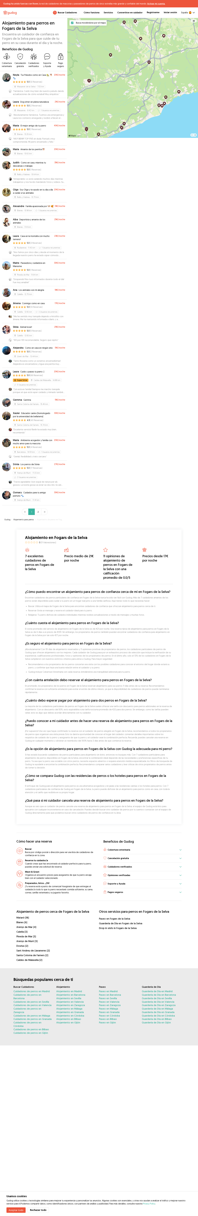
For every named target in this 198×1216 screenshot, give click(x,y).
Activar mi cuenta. (156, 3)
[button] (142, 850)
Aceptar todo (16, 1210)
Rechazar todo (38, 1210)
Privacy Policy (149, 1203)
